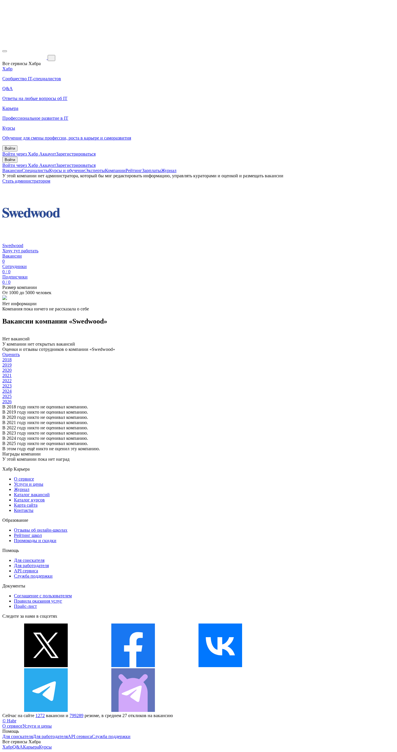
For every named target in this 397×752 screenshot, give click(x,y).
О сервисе (24, 478)
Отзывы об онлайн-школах (40, 530)
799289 (76, 715)
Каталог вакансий (32, 494)
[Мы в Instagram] (307, 665)
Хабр (7, 746)
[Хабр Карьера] (25, 57)
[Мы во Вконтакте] (220, 665)
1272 (40, 715)
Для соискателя (29, 560)
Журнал (168, 170)
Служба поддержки (33, 576)
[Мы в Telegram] (46, 710)
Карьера (31, 746)
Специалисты (35, 170)
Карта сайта (25, 505)
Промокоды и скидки (35, 540)
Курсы (45, 746)
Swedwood (12, 245)
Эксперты (95, 170)
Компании (115, 170)
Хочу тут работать (20, 250)
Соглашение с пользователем (43, 595)
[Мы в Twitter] (46, 665)
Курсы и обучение (67, 170)
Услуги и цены (28, 484)
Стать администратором (26, 180)
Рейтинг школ (28, 535)
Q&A (17, 746)
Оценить (11, 354)
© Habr (9, 720)
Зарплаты (151, 170)
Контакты (23, 510)
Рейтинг (134, 170)
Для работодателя (31, 565)
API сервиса (26, 570)
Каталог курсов (29, 499)
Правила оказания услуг (38, 601)
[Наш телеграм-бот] (133, 710)
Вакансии (12, 170)
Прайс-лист (25, 606)
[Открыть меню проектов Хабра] (4, 51)
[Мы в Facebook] (133, 665)
